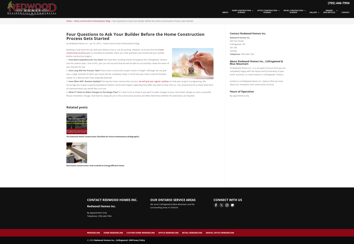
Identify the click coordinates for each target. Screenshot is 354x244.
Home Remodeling (113, 232)
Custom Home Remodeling (141, 232)
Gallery (313, 13)
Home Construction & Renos (241, 12)
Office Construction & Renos (267, 12)
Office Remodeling (168, 232)
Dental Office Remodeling (220, 232)
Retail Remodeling (192, 232)
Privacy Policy (138, 240)
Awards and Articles (329, 12)
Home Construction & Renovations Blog (121, 43)
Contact (346, 13)
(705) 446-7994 (339, 3)
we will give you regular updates (154, 81)
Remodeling (93, 232)
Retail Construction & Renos (293, 12)
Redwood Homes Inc (78, 43)
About (225, 13)
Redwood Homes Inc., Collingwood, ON (113, 240)
